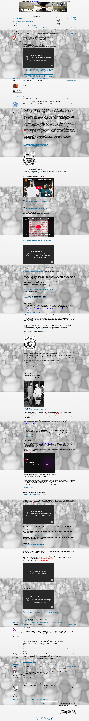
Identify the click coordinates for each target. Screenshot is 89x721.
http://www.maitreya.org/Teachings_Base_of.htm (33, 172)
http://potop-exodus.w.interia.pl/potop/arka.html (33, 544)
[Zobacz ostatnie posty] (43, 11)
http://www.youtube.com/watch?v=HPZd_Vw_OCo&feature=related (38, 292)
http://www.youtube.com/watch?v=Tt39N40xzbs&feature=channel (37, 75)
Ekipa (52, 12)
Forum (40, 27)
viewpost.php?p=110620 (28, 436)
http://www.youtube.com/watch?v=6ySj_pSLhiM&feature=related (36, 201)
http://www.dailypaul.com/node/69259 (32, 477)
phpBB (40, 718)
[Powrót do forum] (19, 78)
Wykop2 (31, 12)
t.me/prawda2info (35, 1)
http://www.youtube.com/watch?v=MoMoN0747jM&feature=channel (38, 74)
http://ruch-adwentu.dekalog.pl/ (29, 616)
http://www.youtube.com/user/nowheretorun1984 (33, 274)
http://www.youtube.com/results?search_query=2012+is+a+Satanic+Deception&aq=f (41, 612)
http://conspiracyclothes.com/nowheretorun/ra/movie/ (34, 271)
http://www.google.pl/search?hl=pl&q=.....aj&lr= (34, 146)
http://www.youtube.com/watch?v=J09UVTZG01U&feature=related (37, 240)
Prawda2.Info (34, 27)
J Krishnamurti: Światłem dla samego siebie (24, 21)
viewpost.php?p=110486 (28, 487)
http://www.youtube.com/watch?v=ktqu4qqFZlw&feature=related (36, 205)
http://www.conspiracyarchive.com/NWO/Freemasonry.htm (36, 409)
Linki (38, 12)
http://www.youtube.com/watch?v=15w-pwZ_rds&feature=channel (37, 71)
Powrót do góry (16, 78)
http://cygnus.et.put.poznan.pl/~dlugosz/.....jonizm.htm (35, 535)
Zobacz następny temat (71, 29)
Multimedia (45, 27)
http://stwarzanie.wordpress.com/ (30, 540)
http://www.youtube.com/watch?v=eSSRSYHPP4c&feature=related (37, 208)
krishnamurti (17, 23)
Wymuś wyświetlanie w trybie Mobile (44, 719)
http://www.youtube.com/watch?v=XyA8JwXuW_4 (34, 297)
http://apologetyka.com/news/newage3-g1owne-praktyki (35, 145)
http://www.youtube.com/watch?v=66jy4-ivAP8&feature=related (37, 285)
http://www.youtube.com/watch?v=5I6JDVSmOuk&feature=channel (38, 76)
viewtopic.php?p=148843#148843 (30, 529)
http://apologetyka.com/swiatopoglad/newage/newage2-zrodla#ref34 (38, 144)
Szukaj (45, 12)
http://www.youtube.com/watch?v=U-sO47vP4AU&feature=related (38, 289)
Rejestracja (58, 12)
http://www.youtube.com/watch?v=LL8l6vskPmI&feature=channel (37, 70)
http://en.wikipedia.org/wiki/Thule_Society (32, 312)
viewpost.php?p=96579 (28, 369)
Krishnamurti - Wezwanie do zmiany (20, 14)
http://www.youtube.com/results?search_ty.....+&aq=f (34, 494)
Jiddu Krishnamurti (19, 18)
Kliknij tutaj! (35, 25)
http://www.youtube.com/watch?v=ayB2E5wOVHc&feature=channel (38, 69)
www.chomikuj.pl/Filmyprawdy (29, 662)
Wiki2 (25, 12)
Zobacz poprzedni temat (60, 29)
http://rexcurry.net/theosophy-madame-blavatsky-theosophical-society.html (39, 328)
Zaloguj (65, 12)
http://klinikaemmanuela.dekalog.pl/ (30, 620)
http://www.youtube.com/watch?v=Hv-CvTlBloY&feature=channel (38, 72)
